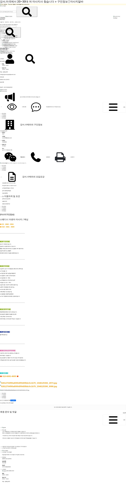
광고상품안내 (15, 24)
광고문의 (8, 448)
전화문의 (48, 157)
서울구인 (2, 22)
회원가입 (5, 24)
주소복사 (13, 400)
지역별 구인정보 (5, 33)
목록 (124, 107)
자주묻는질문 (13, 448)
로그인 (1, 24)
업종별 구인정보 (5, 40)
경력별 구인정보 (5, 48)
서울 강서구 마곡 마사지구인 (6, 30)
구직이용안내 (24, 446)
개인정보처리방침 (10, 446)
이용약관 (4, 446)
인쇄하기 (72, 157)
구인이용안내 (17, 446)
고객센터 (4, 448)
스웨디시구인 (17, 22)
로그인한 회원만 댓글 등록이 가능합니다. (63, 407)
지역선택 (2, 17)
